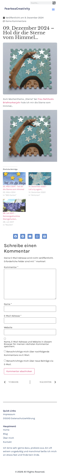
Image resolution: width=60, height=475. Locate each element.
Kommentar (11, 267)
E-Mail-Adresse (12, 316)
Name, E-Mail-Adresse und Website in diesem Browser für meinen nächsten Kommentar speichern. (28, 344)
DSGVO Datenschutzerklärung (19, 418)
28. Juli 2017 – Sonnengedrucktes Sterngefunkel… (11, 216)
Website (8, 327)
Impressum (9, 414)
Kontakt (7, 442)
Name (8, 304)
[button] (53, 9)
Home (6, 429)
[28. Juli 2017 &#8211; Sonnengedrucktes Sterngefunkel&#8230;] (14, 205)
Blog (5, 433)
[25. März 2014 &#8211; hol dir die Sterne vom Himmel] (14, 178)
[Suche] (54, 2)
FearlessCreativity (17, 8)
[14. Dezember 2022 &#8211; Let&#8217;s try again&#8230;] (40, 178)
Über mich (8, 437)
